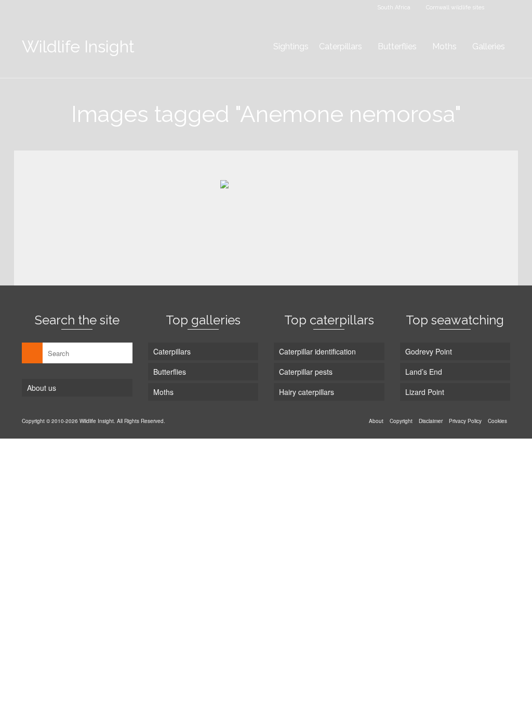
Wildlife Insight (78, 46)
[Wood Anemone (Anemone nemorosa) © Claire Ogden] (266, 214)
